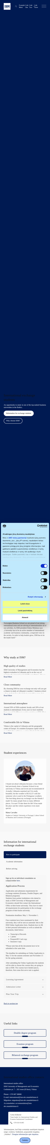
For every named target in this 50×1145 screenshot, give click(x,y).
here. (18, 881)
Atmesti (25, 617)
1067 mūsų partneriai (17, 538)
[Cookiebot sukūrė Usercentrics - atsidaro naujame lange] (37, 526)
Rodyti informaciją (35, 597)
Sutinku (25, 1140)
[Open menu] (44, 6)
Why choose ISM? (13, 421)
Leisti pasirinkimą (25, 611)
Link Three (36, 6)
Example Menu (22, 6)
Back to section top (11, 1003)
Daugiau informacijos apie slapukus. (25, 1134)
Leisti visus (25, 604)
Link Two (30, 6)
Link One (26, 6)
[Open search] (16, 6)
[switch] (44, 573)
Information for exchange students (18, 413)
